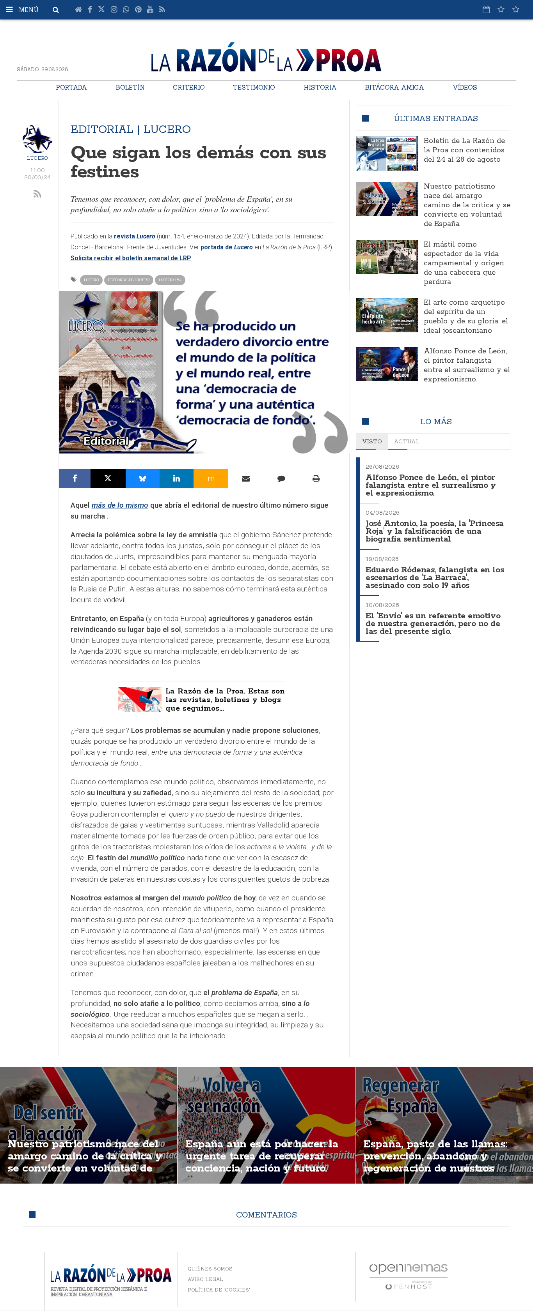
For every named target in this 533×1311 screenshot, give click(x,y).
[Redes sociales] (501, 9)
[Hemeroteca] (486, 9)
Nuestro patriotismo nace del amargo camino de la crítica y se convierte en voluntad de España (467, 205)
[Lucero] (38, 139)
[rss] (38, 194)
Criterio (189, 87)
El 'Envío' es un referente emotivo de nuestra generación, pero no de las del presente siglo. (433, 624)
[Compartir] (75, 478)
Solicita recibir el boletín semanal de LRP (131, 258)
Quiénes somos (210, 1269)
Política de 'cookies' (219, 1290)
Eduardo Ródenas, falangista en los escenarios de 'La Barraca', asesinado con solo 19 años (435, 578)
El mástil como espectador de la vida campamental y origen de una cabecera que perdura (464, 263)
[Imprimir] (316, 478)
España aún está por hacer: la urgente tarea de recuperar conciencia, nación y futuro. (261, 1156)
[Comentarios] (280, 478)
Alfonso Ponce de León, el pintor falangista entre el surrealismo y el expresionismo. (467, 365)
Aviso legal (205, 1279)
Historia (320, 87)
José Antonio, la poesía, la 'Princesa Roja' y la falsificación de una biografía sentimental (434, 532)
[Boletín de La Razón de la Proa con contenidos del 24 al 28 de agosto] (387, 153)
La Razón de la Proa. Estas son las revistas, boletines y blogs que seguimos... (225, 700)
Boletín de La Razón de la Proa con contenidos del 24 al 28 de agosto (464, 150)
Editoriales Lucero (128, 279)
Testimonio (254, 87)
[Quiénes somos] (515, 9)
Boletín (130, 87)
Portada (71, 87)
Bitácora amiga (394, 87)
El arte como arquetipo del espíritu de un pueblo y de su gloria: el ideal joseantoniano (466, 316)
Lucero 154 (170, 279)
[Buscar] (55, 9)
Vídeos (465, 87)
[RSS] (162, 9)
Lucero (37, 158)
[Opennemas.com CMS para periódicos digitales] (409, 1276)
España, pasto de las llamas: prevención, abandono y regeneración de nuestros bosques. (435, 1162)
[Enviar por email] (245, 478)
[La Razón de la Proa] (266, 55)
